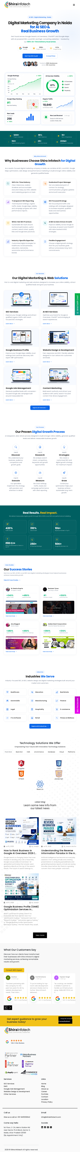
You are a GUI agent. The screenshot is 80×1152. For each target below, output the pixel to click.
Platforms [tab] (71, 752)
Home (43, 1083)
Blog (43, 1086)
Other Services (10, 1094)
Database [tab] (51, 752)
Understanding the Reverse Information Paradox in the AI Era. (58, 852)
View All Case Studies (11, 580)
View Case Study (10, 616)
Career (44, 1091)
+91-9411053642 (17, 1117)
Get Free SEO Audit (33, 56)
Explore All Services (39, 408)
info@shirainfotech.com (51, 1117)
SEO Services (9, 1083)
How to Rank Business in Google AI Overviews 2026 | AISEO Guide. (19, 852)
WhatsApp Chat (77, 303)
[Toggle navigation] (74, 4)
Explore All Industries (39, 726)
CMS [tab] (28, 752)
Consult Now (50, 56)
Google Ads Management (14, 1089)
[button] (6, 1007)
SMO (6, 1086)
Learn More (9, 323)
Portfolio (44, 1094)
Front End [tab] (8, 752)
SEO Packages (77, 705)
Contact (44, 1097)
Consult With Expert (14, 970)
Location (44, 1099)
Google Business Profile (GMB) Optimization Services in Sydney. (21, 908)
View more (40, 935)
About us (44, 1089)
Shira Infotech (16, 1149)
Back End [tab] (19, 752)
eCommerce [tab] (39, 752)
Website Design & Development (17, 1091)
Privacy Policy (46, 1102)
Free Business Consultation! (65, 1020)
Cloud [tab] (61, 752)
